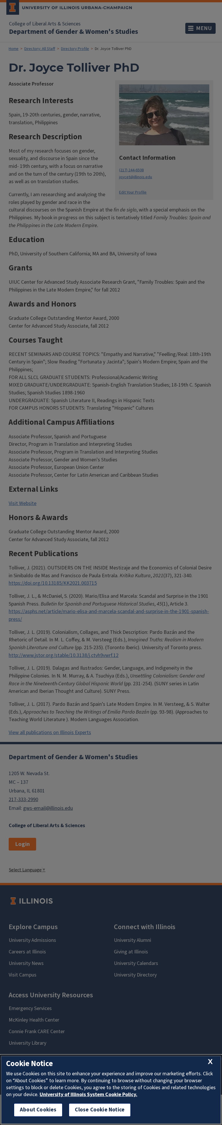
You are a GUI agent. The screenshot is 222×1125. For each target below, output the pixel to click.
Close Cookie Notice (100, 1110)
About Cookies (38, 1110)
